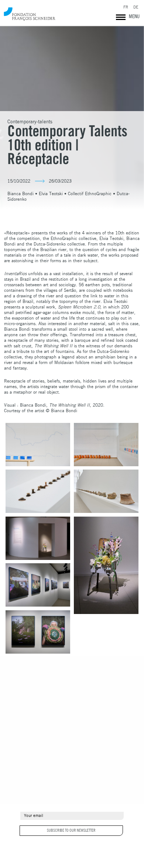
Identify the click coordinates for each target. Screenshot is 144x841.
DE (135, 7)
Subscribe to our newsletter (71, 830)
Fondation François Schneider (29, 14)
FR (125, 7)
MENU (134, 16)
